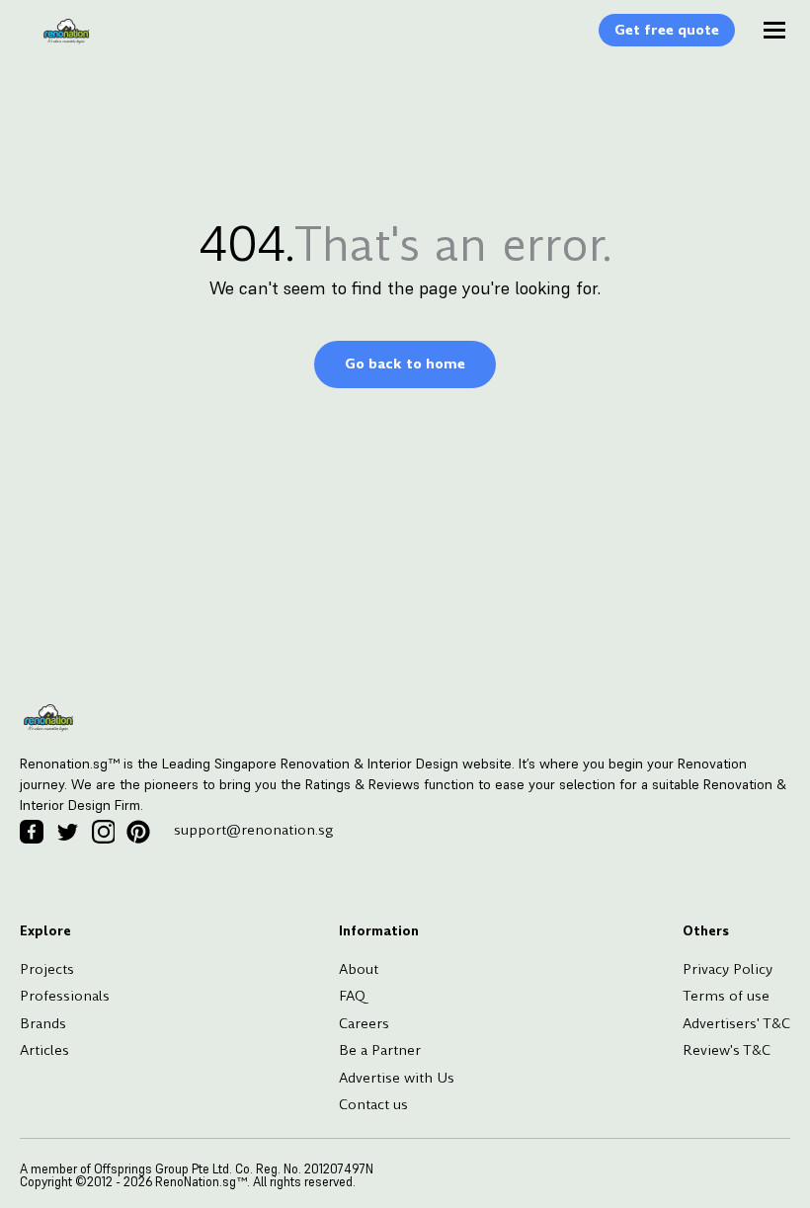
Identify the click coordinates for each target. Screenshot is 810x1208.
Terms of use (726, 996)
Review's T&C (726, 1050)
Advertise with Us (396, 1077)
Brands (43, 1023)
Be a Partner (380, 1050)
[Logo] (56, 41)
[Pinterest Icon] (138, 832)
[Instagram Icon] (103, 832)
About (358, 969)
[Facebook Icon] (31, 832)
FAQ (352, 996)
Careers (364, 1023)
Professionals (65, 996)
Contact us (373, 1104)
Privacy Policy (727, 969)
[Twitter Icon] (67, 832)
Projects (47, 969)
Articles (44, 1050)
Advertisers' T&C (736, 1023)
